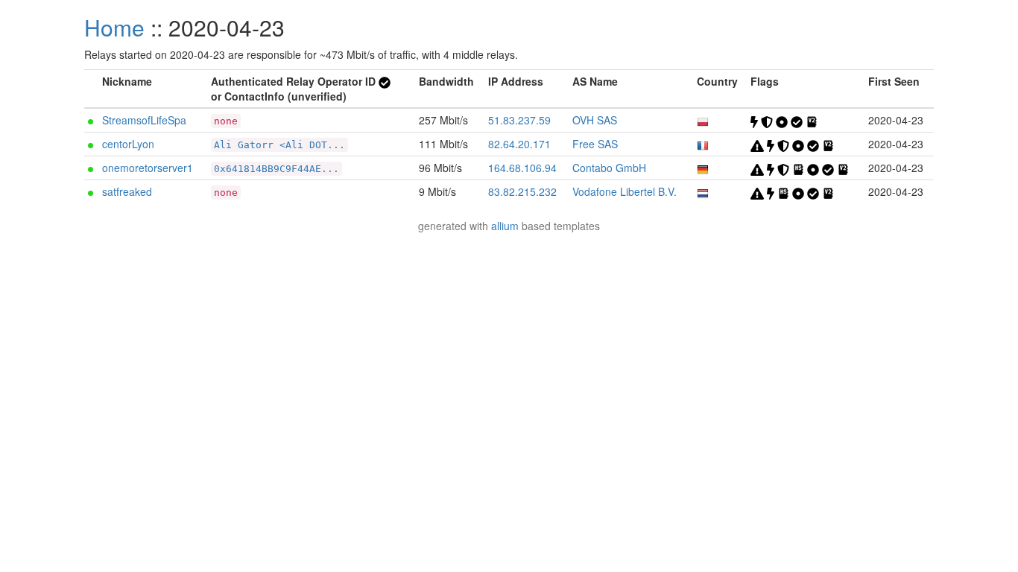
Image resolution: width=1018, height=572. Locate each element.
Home (114, 27)
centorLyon (128, 143)
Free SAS (595, 143)
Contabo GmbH (609, 167)
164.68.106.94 (522, 167)
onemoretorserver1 (147, 167)
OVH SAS (594, 119)
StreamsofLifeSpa (144, 119)
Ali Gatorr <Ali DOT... (279, 144)
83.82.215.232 (522, 191)
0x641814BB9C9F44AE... (276, 168)
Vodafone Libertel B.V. (624, 191)
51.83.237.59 (519, 119)
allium (505, 225)
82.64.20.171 (519, 143)
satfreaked (127, 191)
